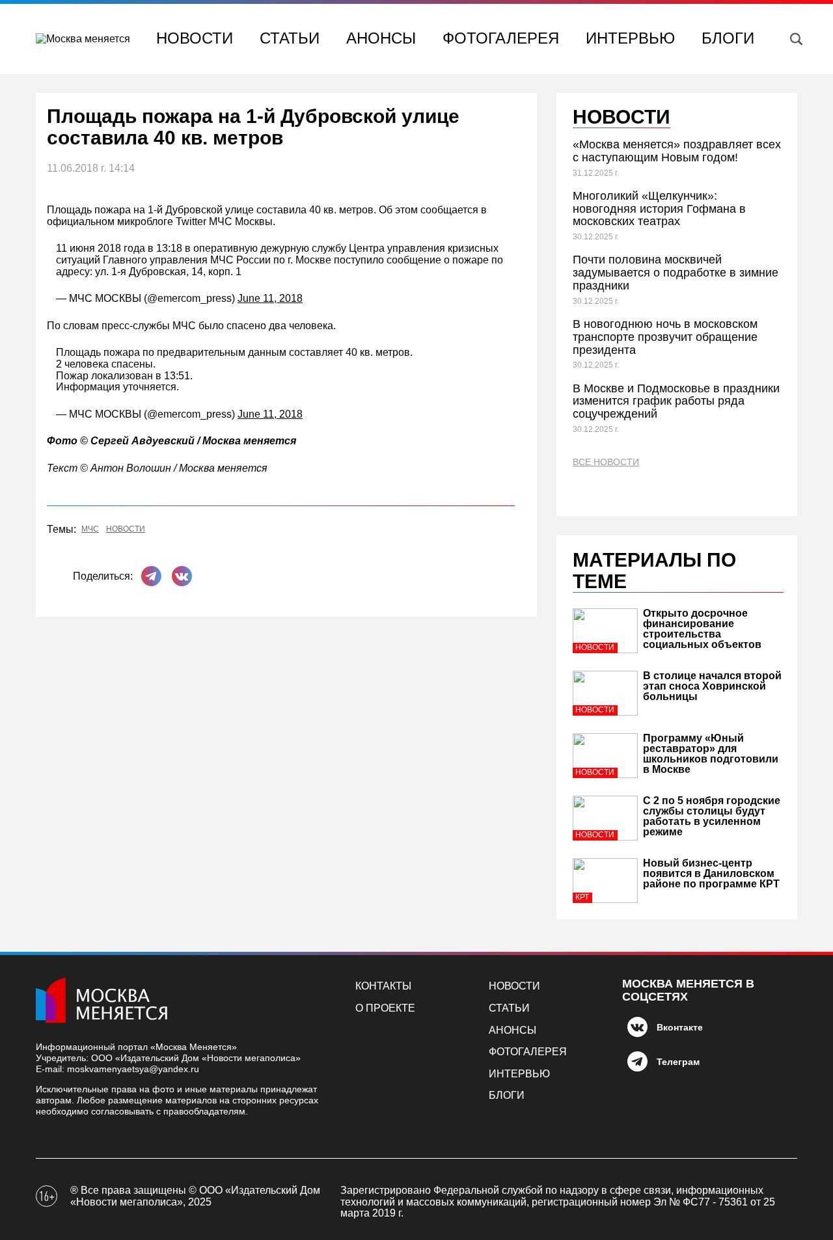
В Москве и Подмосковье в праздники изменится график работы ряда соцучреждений (676, 401)
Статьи (290, 38)
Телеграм (678, 1062)
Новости (194, 38)
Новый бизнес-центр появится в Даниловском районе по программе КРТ (711, 873)
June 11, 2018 (270, 298)
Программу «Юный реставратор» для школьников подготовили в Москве (710, 754)
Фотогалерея (501, 38)
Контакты (383, 985)
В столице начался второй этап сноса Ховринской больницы (712, 686)
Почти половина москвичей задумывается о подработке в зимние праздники (675, 272)
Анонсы (381, 38)
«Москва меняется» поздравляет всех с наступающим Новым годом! (677, 151)
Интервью (630, 38)
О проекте (385, 1008)
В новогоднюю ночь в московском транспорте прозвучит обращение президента (665, 337)
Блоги (728, 38)
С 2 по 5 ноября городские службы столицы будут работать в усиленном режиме (711, 816)
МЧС (90, 529)
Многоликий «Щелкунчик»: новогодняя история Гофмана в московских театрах (659, 208)
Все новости (606, 462)
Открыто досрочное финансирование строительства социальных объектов (702, 629)
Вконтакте (680, 1027)
